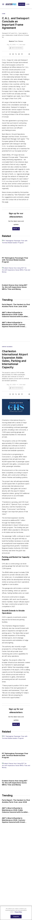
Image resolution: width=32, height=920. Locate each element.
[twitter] (16, 54)
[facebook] (10, 54)
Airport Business (7, 346)
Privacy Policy (18, 912)
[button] (3, 4)
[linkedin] (13, 54)
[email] (22, 54)
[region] (16, 913)
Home (3, 13)
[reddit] (19, 54)
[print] (29, 54)
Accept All (16, 916)
